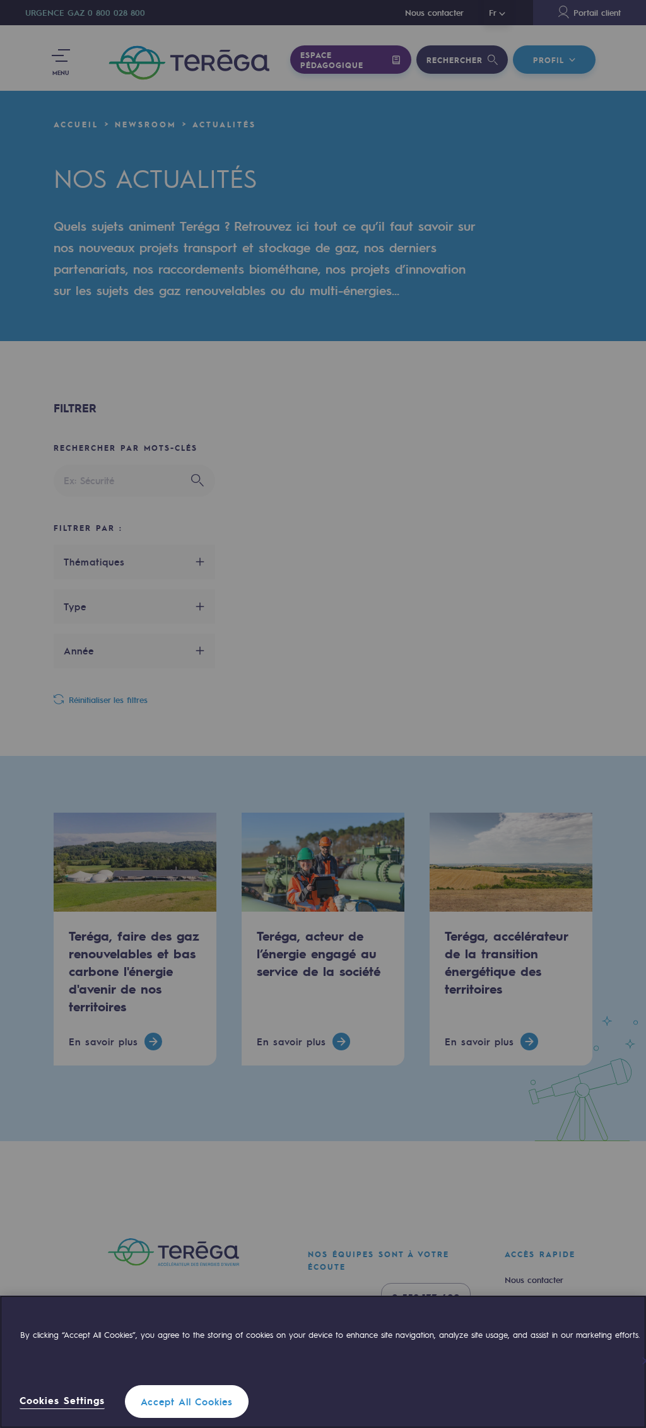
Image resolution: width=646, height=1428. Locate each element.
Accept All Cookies (187, 1401)
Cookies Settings (62, 1401)
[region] (323, 1362)
